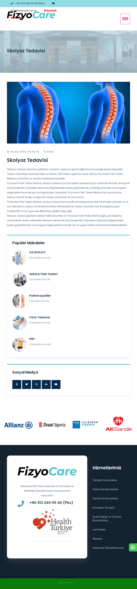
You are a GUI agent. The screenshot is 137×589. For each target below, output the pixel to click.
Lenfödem (99, 529)
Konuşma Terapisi (104, 507)
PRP (32, 339)
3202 (50, 151)
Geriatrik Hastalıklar (106, 498)
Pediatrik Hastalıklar (106, 489)
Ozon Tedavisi (39, 317)
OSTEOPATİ (37, 252)
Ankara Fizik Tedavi (43, 274)
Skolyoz (97, 538)
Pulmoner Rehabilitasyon (108, 547)
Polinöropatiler (40, 296)
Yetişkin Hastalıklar (105, 480)
